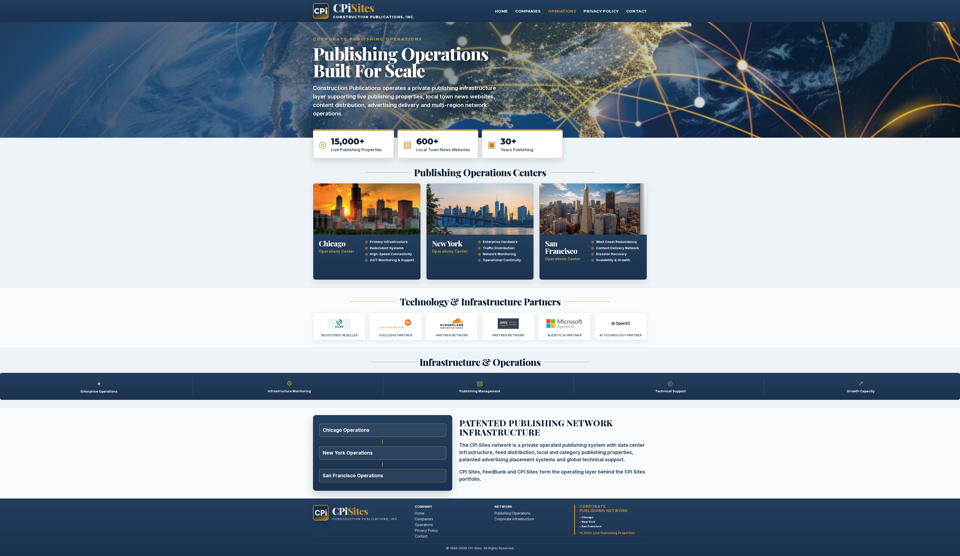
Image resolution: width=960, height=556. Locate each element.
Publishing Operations (512, 513)
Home (501, 11)
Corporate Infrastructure (514, 519)
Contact (636, 11)
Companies (527, 11)
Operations (562, 11)
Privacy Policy (601, 11)
